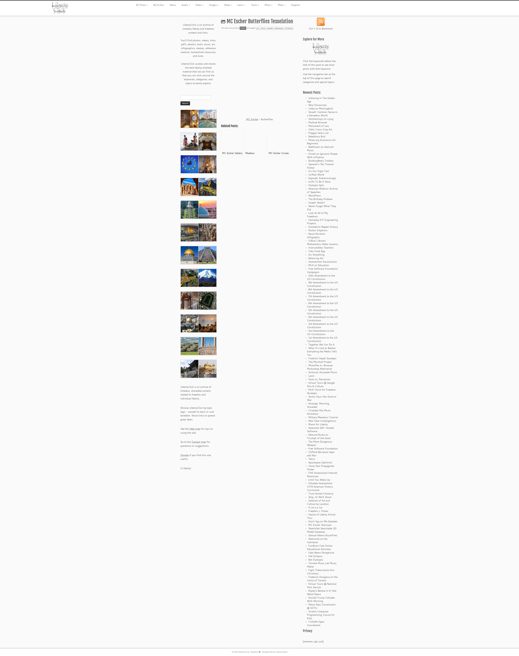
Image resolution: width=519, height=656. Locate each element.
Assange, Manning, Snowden (318, 405)
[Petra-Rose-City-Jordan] (189, 186)
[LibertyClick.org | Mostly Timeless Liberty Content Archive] (60, 8)
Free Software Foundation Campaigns (322, 270)
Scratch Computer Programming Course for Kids (321, 615)
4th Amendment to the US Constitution (322, 318)
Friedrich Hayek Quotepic (322, 358)
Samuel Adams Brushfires (322, 535)
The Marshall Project (320, 362)
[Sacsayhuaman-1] (189, 346)
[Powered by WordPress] (260, 651)
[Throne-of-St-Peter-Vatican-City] (207, 164)
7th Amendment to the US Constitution (322, 297)
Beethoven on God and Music (320, 148)
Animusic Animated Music (322, 372)
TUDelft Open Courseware (315, 623)
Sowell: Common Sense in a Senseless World (322, 113)
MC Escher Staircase (319, 525)
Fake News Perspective (321, 552)
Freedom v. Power (318, 511)
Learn (240, 5)
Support (295, 5)
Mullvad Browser (317, 122)
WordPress (314, 195)
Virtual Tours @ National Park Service (322, 585)
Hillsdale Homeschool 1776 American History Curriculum (320, 486)
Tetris (311, 459)
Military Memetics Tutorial (323, 417)
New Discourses (317, 105)
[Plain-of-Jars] (189, 141)
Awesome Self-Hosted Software (320, 429)
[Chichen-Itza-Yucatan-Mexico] (207, 255)
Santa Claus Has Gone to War (321, 398)
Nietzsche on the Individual (317, 540)
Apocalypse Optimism (320, 462)
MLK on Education (318, 265)
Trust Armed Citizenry (320, 493)
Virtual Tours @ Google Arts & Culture (321, 384)
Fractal (263, 28)
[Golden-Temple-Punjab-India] (207, 368)
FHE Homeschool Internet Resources (322, 474)
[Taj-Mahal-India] (207, 118)
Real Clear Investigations (322, 421)
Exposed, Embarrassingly (322, 178)
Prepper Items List (318, 133)
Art (258, 28)
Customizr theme (281, 652)
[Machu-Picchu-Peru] (207, 186)
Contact (196, 442)
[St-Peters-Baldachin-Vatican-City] (189, 300)
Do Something (316, 254)
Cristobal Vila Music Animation (319, 412)
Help (192, 428)
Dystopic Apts (316, 185)
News (172, 5)
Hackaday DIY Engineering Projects (322, 221)
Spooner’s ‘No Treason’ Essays (320, 165)
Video (198, 5)
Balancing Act (315, 258)
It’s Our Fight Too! (318, 171)
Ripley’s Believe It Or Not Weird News (321, 592)
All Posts (141, 5)
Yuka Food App (316, 251)
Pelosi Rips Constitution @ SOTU (321, 606)
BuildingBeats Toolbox (320, 160)
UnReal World (316, 174)
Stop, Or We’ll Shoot (320, 497)
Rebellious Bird (316, 136)
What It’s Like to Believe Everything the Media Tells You (322, 351)
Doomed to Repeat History (323, 226)
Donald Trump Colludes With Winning (321, 599)
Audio (185, 5)
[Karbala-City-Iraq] (189, 232)
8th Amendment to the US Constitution (322, 291)
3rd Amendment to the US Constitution (322, 325)
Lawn (311, 375)
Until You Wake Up (319, 479)
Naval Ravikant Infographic (316, 235)
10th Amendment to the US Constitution (321, 277)
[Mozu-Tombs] (207, 300)
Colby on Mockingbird (320, 108)
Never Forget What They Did (321, 207)
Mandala (270, 28)
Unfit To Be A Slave (319, 181)
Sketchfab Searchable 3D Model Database (322, 530)
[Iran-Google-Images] (207, 209)
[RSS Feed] (320, 21)
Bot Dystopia (315, 559)
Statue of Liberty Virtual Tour (321, 516)
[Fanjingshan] (207, 323)
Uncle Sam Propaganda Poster (320, 467)
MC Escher (288, 28)
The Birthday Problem (320, 199)
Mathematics (279, 28)
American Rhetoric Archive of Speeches (322, 190)
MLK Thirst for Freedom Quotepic (321, 391)
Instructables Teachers (321, 247)
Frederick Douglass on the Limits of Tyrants (322, 578)
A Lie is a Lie (315, 507)
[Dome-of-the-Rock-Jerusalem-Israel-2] (189, 255)
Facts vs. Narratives (319, 379)
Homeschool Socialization (322, 261)
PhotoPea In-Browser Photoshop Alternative (320, 367)
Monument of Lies (318, 126)
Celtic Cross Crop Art (320, 129)
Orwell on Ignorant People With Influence (322, 155)
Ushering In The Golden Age (321, 99)
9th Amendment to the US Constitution (322, 284)
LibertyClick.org (243, 652)
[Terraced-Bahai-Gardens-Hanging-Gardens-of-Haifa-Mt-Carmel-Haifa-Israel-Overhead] (189, 277)
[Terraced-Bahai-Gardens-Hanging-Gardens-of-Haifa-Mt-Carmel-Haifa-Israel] (189, 209)
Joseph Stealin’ (316, 202)
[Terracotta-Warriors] (207, 232)
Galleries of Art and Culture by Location (318, 502)
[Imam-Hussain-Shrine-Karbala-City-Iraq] (189, 118)
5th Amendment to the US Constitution (322, 311)
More (268, 5)
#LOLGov (158, 5)
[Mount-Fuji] (207, 277)
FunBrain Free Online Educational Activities (319, 547)
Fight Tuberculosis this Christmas (320, 571)
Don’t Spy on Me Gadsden (322, 521)
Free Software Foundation (323, 448)
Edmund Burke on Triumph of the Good (318, 436)
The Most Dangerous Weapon (319, 443)
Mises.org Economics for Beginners (321, 141)
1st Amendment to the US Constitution (322, 339)
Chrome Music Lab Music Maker (322, 564)
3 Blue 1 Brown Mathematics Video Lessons (322, 242)
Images (213, 5)
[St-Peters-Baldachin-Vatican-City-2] (207, 141)
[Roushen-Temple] (189, 368)
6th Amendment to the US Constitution (322, 304)
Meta (281, 5)
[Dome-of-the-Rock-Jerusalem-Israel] (189, 323)
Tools (254, 5)
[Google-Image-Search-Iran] (207, 346)
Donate (184, 455)
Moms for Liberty (318, 424)
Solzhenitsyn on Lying (320, 119)
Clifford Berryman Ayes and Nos (321, 453)
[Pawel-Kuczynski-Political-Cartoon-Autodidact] (189, 164)
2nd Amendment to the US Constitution (320, 332)
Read (227, 5)
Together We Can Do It (321, 344)
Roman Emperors (317, 230)
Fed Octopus (315, 556)
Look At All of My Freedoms (317, 214)
